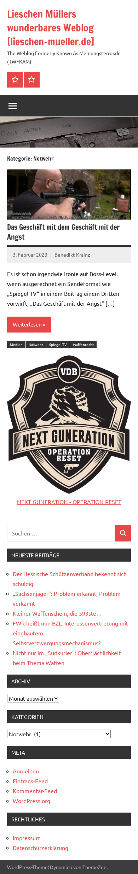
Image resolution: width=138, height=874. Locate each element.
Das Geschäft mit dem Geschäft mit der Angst (63, 232)
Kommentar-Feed (35, 790)
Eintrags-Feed (30, 780)
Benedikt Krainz (72, 254)
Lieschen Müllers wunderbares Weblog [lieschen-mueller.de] (50, 27)
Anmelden (26, 770)
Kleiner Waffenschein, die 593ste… (57, 613)
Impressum (27, 837)
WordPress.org (31, 800)
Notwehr (36, 344)
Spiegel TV (58, 344)
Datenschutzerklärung (40, 847)
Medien (16, 344)
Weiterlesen (27, 324)
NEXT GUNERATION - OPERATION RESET (69, 501)
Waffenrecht (83, 344)
